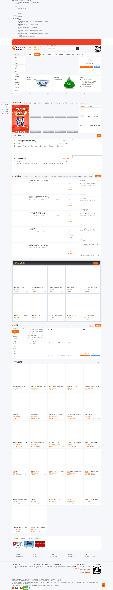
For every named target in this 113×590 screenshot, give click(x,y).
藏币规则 (28, 36)
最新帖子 (37, 24)
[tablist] (90, 106)
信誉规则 (24, 36)
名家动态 (37, 33)
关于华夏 (25, 579)
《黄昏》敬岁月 (32, 341)
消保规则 (33, 36)
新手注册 (17, 566)
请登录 (16, 0)
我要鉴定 (20, 24)
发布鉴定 (17, 3)
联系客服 (46, 21)
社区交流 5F (5, 111)
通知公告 (24, 33)
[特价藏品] (19, 234)
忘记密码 (24, 21)
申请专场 (28, 30)
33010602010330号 (23, 582)
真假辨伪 (41, 33)
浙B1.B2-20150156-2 (77, 582)
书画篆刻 (56, 103)
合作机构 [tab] (16, 538)
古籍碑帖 (61, 103)
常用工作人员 (22, 566)
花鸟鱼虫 (76, 103)
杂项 (55, 176)
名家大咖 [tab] (30, 538)
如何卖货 (50, 566)
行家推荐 (24, 27)
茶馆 (15, 356)
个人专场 (37, 30)
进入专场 (70, 189)
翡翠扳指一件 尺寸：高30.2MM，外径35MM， (36, 335)
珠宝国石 (70, 103)
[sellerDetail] (17, 7)
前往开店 (46, 566)
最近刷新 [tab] (83, 106)
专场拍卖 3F (5, 107)
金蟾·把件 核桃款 (32, 343)
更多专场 (97, 180)
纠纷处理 (41, 21)
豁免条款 (30, 579)
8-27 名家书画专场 (20, 158)
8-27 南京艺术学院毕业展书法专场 (25, 141)
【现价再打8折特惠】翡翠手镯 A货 (36, 329)
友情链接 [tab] (37, 538)
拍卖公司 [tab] (23, 538)
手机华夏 (20, 36)
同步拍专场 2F (4, 104)
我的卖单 (20, 8)
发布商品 (20, 27)
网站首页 (14, 579)
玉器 (39, 103)
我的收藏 (33, 2)
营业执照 (59, 580)
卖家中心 (33, 21)
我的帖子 (28, 2)
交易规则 (37, 21)
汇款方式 (38, 566)
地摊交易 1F (5, 102)
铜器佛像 (47, 103)
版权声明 (19, 579)
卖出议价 (24, 8)
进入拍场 (65, 140)
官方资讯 (28, 24)
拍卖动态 (28, 33)
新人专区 (32, 27)
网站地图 (47, 579)
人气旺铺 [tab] (90, 106)
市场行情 (33, 33)
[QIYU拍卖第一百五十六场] (19, 218)
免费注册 (20, 0)
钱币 (42, 103)
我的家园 (29, 0)
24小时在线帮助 (29, 566)
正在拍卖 (26, 176)
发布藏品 (37, 2)
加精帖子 (33, 24)
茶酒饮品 (82, 103)
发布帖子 (24, 24)
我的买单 (20, 2)
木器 (51, 103)
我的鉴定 (24, 2)
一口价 (28, 27)
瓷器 (35, 103)
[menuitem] (30, 54)
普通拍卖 (41, 30)
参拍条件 (20, 30)
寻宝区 (86, 103)
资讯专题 (20, 33)
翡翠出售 (30, 339)
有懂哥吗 (30, 333)
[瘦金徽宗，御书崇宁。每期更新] (19, 202)
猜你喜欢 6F (5, 113)
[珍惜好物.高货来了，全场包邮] (19, 186)
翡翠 (66, 103)
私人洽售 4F (5, 109)
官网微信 (58, 579)
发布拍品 (24, 30)
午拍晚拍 (33, 30)
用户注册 (20, 21)
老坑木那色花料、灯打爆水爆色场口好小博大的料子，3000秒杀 (36, 337)
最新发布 (36, 27)
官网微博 (53, 579)
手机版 (25, 0)
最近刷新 (31, 103)
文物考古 (46, 33)
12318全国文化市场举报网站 (60, 582)
